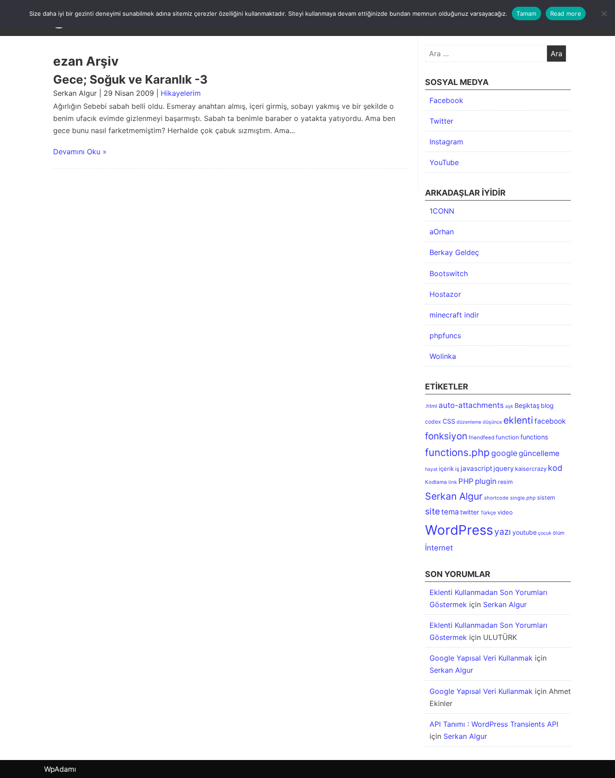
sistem (546, 497)
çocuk (545, 533)
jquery (503, 469)
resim (505, 481)
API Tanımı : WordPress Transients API (494, 724)
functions (534, 437)
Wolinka (443, 356)
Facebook (446, 100)
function (507, 437)
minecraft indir (454, 314)
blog (547, 405)
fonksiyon (446, 436)
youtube (524, 532)
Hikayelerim (181, 93)
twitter (469, 512)
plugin (486, 481)
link (452, 482)
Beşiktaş (527, 405)
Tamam (526, 13)
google (504, 453)
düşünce (492, 422)
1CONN (442, 210)
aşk (509, 406)
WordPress (459, 530)
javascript (476, 468)
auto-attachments (471, 405)
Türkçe (488, 513)
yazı (502, 531)
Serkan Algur (454, 496)
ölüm (559, 533)
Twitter (441, 120)
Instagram (446, 141)
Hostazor (445, 294)
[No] (603, 13)
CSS (449, 421)
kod (555, 468)
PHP (466, 481)
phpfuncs (445, 335)
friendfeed (481, 437)
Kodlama (436, 482)
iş (457, 468)
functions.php (457, 452)
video (505, 512)
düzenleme (469, 422)
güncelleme (539, 453)
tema (450, 511)
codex (433, 421)
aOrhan (442, 231)
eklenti (518, 420)
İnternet (439, 547)
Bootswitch (449, 273)
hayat (431, 469)
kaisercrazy (531, 468)
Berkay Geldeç (454, 252)
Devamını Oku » (80, 151)
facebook (550, 421)
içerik (446, 468)
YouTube (444, 162)
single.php (523, 498)
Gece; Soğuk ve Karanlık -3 (130, 79)
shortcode (496, 498)
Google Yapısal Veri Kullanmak (481, 657)
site (432, 511)
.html (431, 406)
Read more (565, 13)
